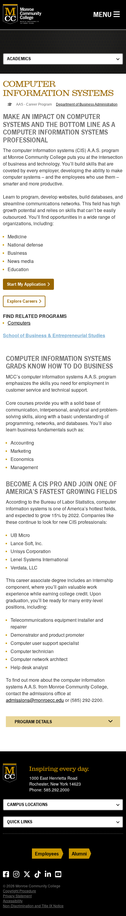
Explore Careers (22, 301)
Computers (19, 322)
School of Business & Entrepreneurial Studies (54, 335)
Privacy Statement (17, 895)
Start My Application (26, 284)
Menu (108, 14)
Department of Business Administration (87, 104)
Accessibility (13, 900)
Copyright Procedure (19, 890)
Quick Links (19, 821)
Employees (47, 853)
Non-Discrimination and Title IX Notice (33, 905)
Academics (19, 58)
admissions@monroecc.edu (35, 700)
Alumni (79, 853)
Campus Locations (27, 804)
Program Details (33, 721)
